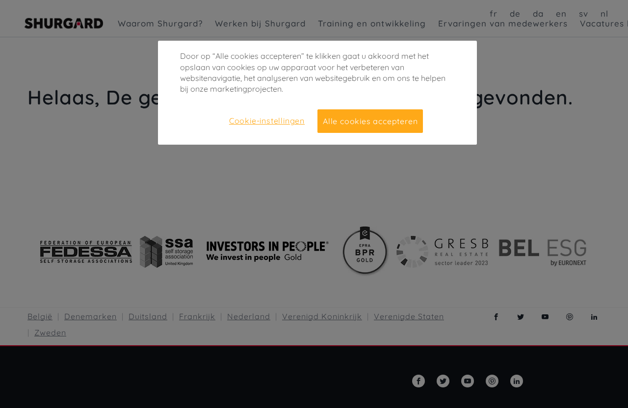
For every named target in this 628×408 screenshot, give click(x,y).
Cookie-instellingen (267, 121)
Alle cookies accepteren (370, 121)
